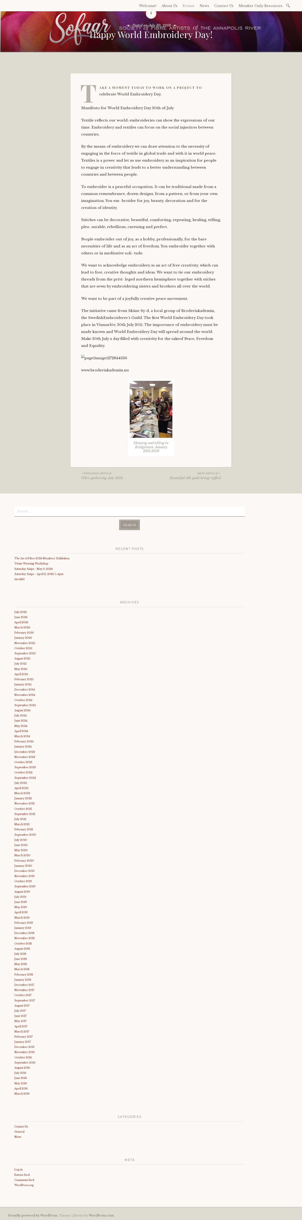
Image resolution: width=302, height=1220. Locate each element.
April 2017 (20, 1026)
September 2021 (24, 814)
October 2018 (23, 943)
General (19, 1131)
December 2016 (24, 1047)
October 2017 (22, 995)
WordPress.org (24, 1185)
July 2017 (20, 1010)
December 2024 (24, 689)
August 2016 (22, 1067)
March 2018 (22, 969)
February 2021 (23, 829)
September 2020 (25, 834)
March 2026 (22, 627)
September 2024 (25, 705)
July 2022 (20, 782)
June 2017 (20, 1015)
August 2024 (22, 710)
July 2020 (20, 839)
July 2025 (20, 663)
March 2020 (22, 855)
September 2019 (24, 886)
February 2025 (23, 679)
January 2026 (23, 637)
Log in (18, 1169)
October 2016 (23, 1057)
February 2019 (23, 922)
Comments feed (24, 1180)
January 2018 (22, 979)
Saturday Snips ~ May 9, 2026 (33, 568)
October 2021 (23, 808)
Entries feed (22, 1174)
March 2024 (22, 736)
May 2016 (20, 1083)
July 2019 (20, 896)
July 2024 (20, 715)
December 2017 (24, 984)
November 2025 (24, 643)
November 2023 (24, 757)
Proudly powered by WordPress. (33, 1215)
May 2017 (20, 1021)
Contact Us (224, 6)
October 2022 (23, 772)
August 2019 (22, 891)
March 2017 (21, 1031)
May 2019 (20, 907)
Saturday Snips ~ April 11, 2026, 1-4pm (38, 574)
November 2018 (24, 938)
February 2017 (23, 1036)
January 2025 (23, 684)
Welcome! (147, 6)
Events (189, 6)
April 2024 (21, 731)
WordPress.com (101, 1215)
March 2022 (22, 793)
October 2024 (23, 700)
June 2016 (20, 1078)
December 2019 (24, 870)
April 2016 (21, 1088)
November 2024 (24, 694)
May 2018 (20, 964)
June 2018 (20, 958)
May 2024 (20, 726)
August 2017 (22, 1005)
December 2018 (24, 933)
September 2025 (25, 653)
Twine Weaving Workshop (31, 563)
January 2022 (23, 798)
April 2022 (21, 788)
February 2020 (24, 860)
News (204, 6)
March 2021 (22, 824)
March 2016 (22, 1093)
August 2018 (22, 948)
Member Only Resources (260, 6)
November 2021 (24, 803)
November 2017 (24, 990)
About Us (169, 6)
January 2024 (23, 746)
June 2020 (21, 845)
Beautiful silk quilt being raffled (195, 476)
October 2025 (23, 648)
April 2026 (21, 622)
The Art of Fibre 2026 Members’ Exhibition (41, 558)
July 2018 (20, 953)
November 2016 (24, 1052)
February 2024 (23, 741)
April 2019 (21, 912)
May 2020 (21, 850)
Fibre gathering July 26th (102, 476)
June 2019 (20, 902)
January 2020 (23, 865)
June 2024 (20, 720)
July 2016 (20, 1072)
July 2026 (20, 612)
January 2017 (22, 1041)
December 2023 (24, 751)
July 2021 (20, 819)
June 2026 (21, 617)
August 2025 (22, 658)
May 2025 (20, 669)
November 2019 (24, 876)
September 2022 (25, 777)
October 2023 (23, 762)
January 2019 (22, 927)
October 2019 (23, 881)
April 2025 (21, 674)
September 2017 (24, 1000)
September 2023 (25, 767)
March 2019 (22, 917)
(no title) (19, 579)
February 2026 (24, 632)
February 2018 (23, 974)
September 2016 (24, 1062)
